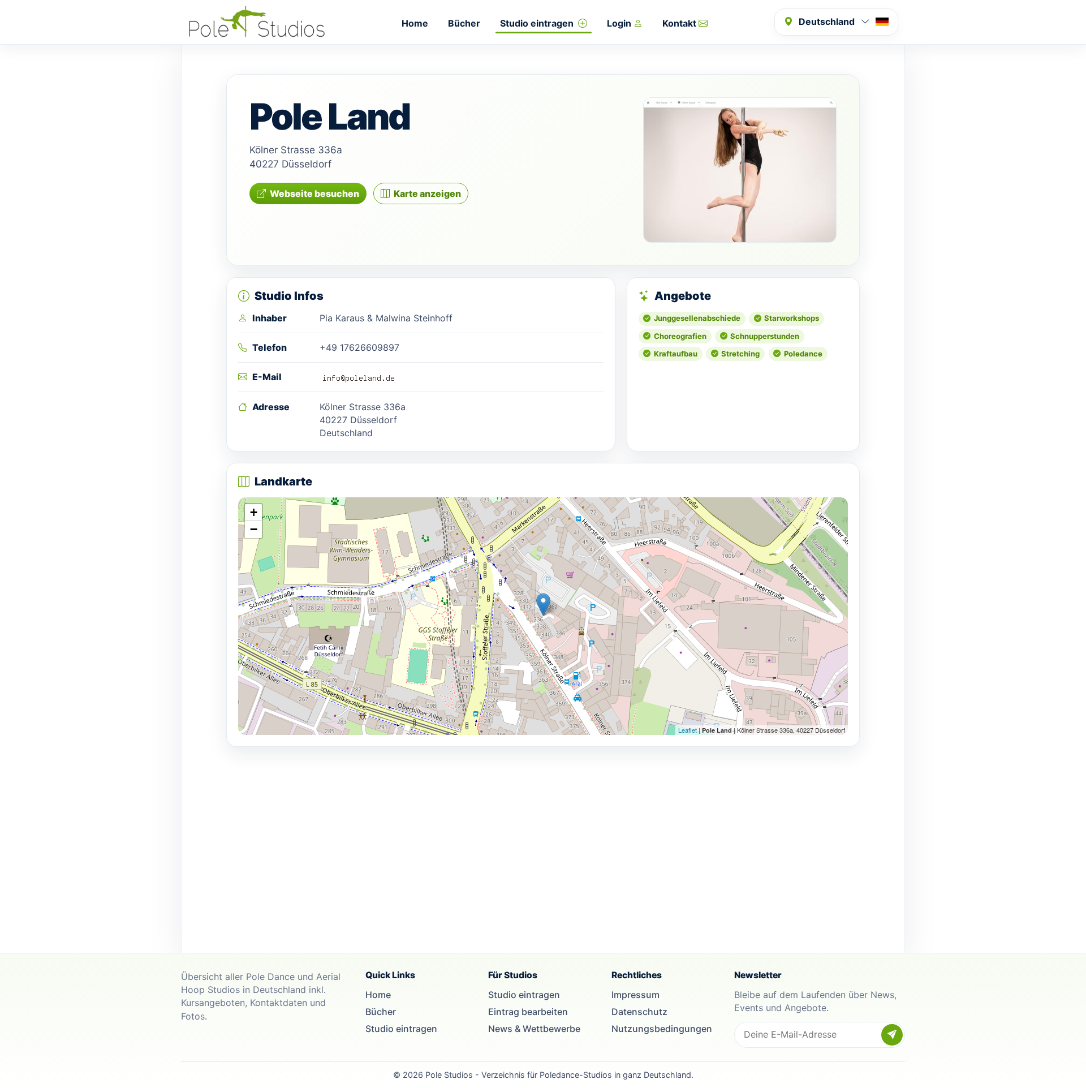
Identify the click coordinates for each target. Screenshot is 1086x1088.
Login (620, 23)
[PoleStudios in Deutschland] (257, 22)
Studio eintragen (538, 23)
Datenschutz (639, 1011)
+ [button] (253, 512)
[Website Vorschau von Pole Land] (740, 170)
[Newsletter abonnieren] (892, 1035)
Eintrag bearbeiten (528, 1011)
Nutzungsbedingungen (661, 1028)
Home (415, 23)
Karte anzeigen (427, 193)
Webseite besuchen (314, 193)
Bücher (464, 23)
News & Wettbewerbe (534, 1028)
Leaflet (687, 729)
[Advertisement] (543, 837)
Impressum (635, 994)
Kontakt (680, 23)
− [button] (253, 529)
